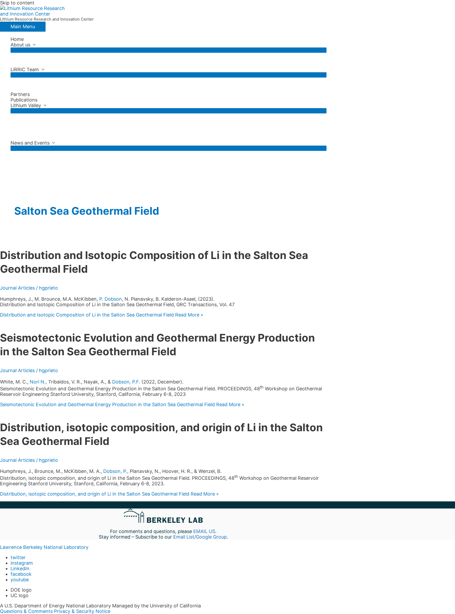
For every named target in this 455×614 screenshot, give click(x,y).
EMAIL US (204, 531)
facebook (21, 574)
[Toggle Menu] (169, 50)
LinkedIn (20, 568)
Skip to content (17, 3)
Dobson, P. (115, 471)
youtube (20, 579)
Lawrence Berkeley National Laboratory (44, 547)
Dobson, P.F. (126, 382)
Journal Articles (17, 288)
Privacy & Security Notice (82, 611)
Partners (20, 94)
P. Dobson (110, 299)
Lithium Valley (26, 105)
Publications (24, 100)
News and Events (30, 143)
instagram (22, 563)
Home (17, 39)
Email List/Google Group (200, 537)
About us (20, 44)
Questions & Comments (26, 611)
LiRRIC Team (25, 69)
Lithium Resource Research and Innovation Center (47, 19)
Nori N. (38, 382)
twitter (18, 557)
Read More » (101, 315)
